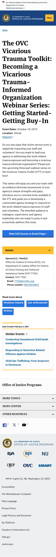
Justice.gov (7, 544)
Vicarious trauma (13, 302)
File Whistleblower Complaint (16, 494)
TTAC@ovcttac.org (24, 281)
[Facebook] (5, 426)
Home (4, 30)
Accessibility (8, 487)
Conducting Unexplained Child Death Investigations (27, 341)
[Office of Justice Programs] (6, 18)
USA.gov (6, 537)
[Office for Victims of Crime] (28, 467)
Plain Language (9, 501)
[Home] (27, 18)
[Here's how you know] (28, 5)
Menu (49, 18)
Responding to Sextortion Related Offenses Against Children (25, 352)
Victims (8, 310)
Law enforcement (37, 302)
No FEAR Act (8, 522)
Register (7, 136)
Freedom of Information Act (16, 530)
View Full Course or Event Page (27, 233)
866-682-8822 (31, 284)
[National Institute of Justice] (45, 456)
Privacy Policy (9, 508)
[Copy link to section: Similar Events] (26, 333)
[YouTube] (25, 426)
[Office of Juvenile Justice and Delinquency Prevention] (11, 468)
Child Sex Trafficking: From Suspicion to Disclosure (27, 362)
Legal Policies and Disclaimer (16, 515)
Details (9, 250)
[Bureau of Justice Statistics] (28, 458)
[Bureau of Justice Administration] (10, 456)
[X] (15, 426)
